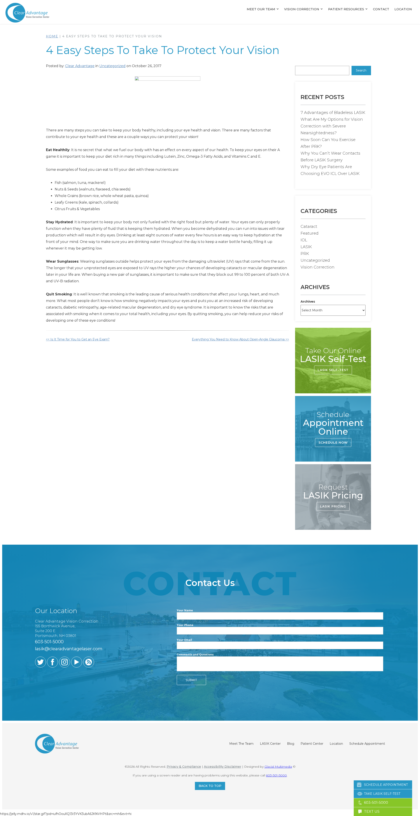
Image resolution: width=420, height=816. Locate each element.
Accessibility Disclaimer (222, 767)
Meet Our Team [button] (261, 9)
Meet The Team (241, 744)
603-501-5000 (276, 775)
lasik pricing (333, 506)
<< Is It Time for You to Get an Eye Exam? (78, 339)
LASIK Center (270, 744)
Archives (308, 301)
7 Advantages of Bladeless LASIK (333, 112)
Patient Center (312, 744)
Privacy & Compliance (184, 767)
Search (361, 70)
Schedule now (333, 443)
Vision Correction (301, 9)
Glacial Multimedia (278, 767)
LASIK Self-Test (333, 370)
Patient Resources (346, 9)
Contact (381, 9)
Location (403, 9)
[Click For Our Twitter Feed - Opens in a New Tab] (40, 662)
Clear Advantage (79, 66)
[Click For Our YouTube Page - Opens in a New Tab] (76, 662)
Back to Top (210, 786)
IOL (304, 240)
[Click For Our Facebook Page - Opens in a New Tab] (52, 662)
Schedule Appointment (367, 744)
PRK (305, 253)
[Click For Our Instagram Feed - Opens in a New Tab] (64, 662)
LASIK (306, 246)
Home (52, 36)
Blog (290, 744)
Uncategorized (112, 66)
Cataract (309, 226)
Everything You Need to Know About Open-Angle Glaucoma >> (240, 339)
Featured (309, 233)
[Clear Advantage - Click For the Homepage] (27, 12)
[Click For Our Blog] (88, 662)
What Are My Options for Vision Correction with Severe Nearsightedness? (332, 126)
